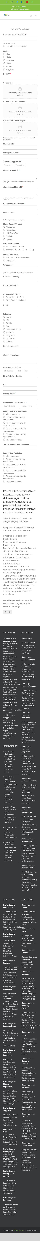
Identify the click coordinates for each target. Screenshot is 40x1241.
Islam (8, 54)
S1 (19, 250)
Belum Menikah (24, 258)
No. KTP (7, 74)
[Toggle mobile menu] (36, 16)
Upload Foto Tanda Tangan (14, 121)
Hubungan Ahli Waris (11, 294)
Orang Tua (10, 300)
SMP (15, 247)
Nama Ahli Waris (10, 285)
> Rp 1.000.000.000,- (14, 440)
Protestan (10, 60)
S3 (33, 250)
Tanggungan (8, 265)
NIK (4, 385)
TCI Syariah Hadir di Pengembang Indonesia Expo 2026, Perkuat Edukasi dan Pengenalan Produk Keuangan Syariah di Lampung (10, 789)
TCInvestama (18, 1230)
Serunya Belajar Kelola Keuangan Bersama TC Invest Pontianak (10, 832)
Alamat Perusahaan (11, 355)
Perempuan (22, 46)
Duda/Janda (11, 261)
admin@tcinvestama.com (20, 9)
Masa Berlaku (8, 144)
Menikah (9, 258)
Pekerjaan (7, 314)
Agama (6, 51)
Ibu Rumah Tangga (13, 329)
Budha (8, 63)
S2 (26, 250)
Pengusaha (10, 335)
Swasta (9, 323)
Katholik (9, 66)
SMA (24, 247)
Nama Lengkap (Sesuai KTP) (15, 35)
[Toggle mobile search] (31, 16)
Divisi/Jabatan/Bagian (12, 376)
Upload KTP (8, 83)
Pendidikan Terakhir (11, 244)
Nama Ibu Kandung (11, 277)
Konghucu (10, 70)
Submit (7, 612)
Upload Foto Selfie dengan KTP (16, 102)
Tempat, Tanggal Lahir (12, 162)
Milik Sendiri (10, 227)
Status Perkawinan (10, 255)
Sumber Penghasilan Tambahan (16, 444)
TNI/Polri (9, 332)
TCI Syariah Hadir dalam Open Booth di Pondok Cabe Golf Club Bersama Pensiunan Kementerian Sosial (10, 761)
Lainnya (9, 239)
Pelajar (9, 317)
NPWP (5, 305)
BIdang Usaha (9, 394)
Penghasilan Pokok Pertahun (15, 411)
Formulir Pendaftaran (20, 29)
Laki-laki (9, 46)
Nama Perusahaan (10, 346)
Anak (22, 297)
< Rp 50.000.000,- (13, 414)
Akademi (9, 250)
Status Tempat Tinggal (12, 224)
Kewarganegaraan (11, 153)
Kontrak (9, 236)
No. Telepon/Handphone (14, 204)
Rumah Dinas (11, 230)
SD (7, 247)
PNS (7, 320)
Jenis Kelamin (9, 43)
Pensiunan (10, 339)
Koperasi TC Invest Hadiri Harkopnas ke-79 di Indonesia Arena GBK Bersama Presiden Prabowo (10, 851)
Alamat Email (9, 213)
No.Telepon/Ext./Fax (12, 367)
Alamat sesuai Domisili (13, 187)
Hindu (8, 57)
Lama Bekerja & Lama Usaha (15, 403)
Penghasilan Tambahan (12, 453)
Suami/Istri (10, 297)
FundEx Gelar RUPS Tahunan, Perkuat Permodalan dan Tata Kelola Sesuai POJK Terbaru (10, 814)
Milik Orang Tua (12, 233)
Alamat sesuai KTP (11, 170)
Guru (8, 326)
